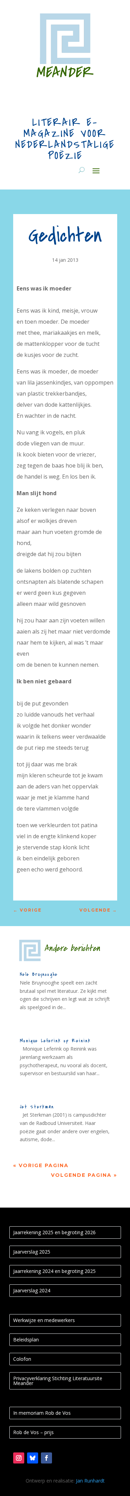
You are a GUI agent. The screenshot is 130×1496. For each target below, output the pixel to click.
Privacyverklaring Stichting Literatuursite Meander (57, 1380)
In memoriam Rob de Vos (42, 1413)
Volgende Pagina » (84, 1175)
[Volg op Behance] (32, 1457)
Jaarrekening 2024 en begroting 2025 (54, 1271)
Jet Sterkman (37, 1106)
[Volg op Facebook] (46, 1457)
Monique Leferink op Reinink (55, 1040)
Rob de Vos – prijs (33, 1432)
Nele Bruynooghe (39, 974)
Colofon (22, 1359)
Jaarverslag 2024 (31, 1290)
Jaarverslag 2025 (31, 1251)
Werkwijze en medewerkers (44, 1320)
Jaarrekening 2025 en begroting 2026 (54, 1232)
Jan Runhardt (90, 1480)
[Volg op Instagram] (18, 1457)
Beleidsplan (26, 1339)
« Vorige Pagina (41, 1165)
